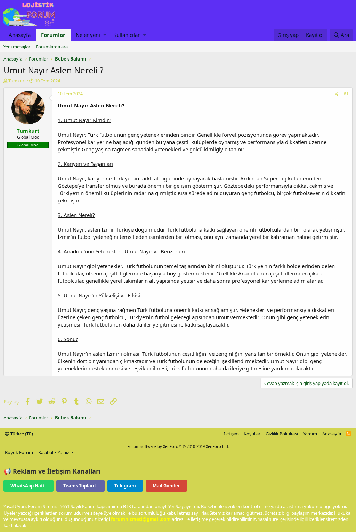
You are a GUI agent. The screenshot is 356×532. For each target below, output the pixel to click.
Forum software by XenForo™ (178, 446)
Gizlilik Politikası (282, 433)
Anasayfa (20, 34)
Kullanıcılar (126, 34)
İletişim (231, 433)
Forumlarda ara (52, 46)
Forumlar (53, 34)
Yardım (310, 433)
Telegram (125, 486)
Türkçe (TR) (21, 433)
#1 (346, 94)
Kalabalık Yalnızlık (56, 452)
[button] (105, 35)
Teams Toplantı (80, 486)
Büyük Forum (19, 452)
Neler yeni (88, 34)
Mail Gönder (166, 486)
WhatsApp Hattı (28, 486)
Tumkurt (17, 81)
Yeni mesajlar (16, 46)
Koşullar (252, 433)
